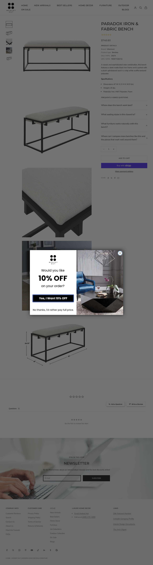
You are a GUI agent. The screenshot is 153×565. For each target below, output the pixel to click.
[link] (53, 259)
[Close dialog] (120, 253)
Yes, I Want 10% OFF (53, 298)
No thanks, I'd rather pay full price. (53, 309)
